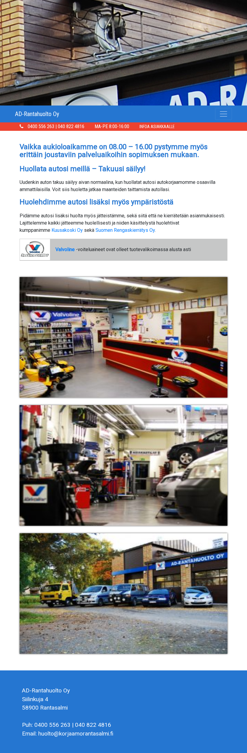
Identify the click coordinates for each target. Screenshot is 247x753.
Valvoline (65, 249)
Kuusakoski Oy (67, 230)
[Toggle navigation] (223, 114)
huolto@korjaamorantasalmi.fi (76, 733)
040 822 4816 (71, 126)
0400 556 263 (41, 126)
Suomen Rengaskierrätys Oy (125, 230)
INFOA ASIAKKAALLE (157, 126)
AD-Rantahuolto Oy (37, 114)
